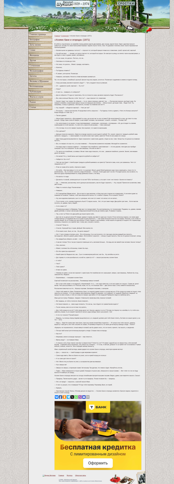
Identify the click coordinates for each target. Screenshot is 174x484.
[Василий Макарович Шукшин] (73, 7)
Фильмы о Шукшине (39, 81)
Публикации (35, 91)
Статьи (33, 107)
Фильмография (36, 71)
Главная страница (38, 34)
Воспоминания (36, 86)
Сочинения (35, 65)
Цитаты (33, 76)
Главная (57, 36)
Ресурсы (69, 475)
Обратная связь (80, 475)
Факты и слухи (36, 97)
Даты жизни (35, 45)
